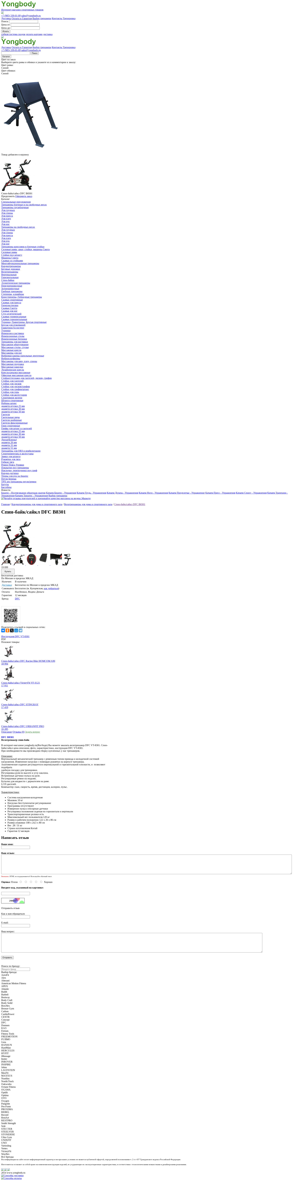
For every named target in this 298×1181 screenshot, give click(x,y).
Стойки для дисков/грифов (15, 386)
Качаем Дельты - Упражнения (122, 492)
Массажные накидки (12, 367)
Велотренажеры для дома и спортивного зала (88, 504)
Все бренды (7, 1157)
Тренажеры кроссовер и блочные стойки (22, 246)
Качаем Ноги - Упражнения (153, 492)
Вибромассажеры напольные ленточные (22, 355)
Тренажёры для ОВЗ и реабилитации (21, 451)
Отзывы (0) (19, 732)
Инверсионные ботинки (14, 339)
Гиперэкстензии (9, 305)
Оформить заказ (23, 196)
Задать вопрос (32, 732)
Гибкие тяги (7, 462)
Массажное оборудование (15, 344)
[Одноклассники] (7, 630)
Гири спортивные (10, 425)
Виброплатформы (10, 358)
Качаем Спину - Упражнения (251, 492)
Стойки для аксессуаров (14, 395)
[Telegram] (20, 630)
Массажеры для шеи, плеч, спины (19, 361)
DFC (17, 598)
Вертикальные (9, 274)
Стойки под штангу (11, 255)
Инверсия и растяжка (12, 333)
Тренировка (69, 18)
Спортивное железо (11, 397)
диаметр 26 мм (9, 442)
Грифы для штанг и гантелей (16, 428)
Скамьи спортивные (12, 299)
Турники (6, 330)
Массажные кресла (11, 350)
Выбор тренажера (41, 18)
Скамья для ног (9, 311)
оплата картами (34, 34)
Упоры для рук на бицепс (14, 476)
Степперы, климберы (12, 294)
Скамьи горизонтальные (14, 319)
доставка (47, 34)
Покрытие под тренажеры (15, 467)
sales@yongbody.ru (31, 15)
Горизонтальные (10, 277)
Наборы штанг (9, 403)
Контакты (57, 18)
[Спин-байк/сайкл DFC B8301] (19, 552)
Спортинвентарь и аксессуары (17, 453)
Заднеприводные (10, 288)
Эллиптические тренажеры (15, 283)
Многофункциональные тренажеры (20, 263)
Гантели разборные (11, 420)
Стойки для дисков (11, 383)
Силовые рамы (9, 252)
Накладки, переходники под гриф (19, 470)
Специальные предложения (16, 202)
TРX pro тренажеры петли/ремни (18, 481)
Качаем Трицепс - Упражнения (31, 495)
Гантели (5, 414)
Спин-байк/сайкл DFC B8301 (129, 504)
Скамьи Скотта (9, 308)
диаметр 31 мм (9, 445)
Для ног (5, 224)
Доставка (6, 18)
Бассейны (6, 487)
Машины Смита (9, 257)
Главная (5, 504)
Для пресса (7, 216)
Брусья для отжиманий (13, 325)
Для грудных (8, 210)
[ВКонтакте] (3, 630)
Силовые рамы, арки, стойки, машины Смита (25, 249)
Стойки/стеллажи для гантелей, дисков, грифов (26, 378)
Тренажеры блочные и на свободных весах (24, 204)
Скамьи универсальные (13, 316)
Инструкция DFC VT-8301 (15, 636)
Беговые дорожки (10, 269)
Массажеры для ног (11, 353)
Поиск (34, 53)
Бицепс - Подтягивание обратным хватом (23, 492)
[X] (12, 630)
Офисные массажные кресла (16, 375)
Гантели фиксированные (14, 423)
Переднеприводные (11, 285)
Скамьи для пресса (11, 302)
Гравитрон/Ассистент (12, 327)
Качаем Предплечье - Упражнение (187, 492)
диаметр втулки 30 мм (13, 409)
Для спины (7, 213)
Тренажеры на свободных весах (18, 227)
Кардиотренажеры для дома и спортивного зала (36, 504)
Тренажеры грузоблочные (15, 207)
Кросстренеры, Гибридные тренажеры (21, 297)
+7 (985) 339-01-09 (11, 15)
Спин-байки (7, 280)
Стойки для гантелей (12, 381)
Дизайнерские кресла (12, 369)
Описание (6, 732)
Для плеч (6, 218)
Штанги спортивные (12, 400)
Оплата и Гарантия (22, 18)
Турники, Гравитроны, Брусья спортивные (24, 322)
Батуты (5, 484)
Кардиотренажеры (11, 266)
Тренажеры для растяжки (14, 341)
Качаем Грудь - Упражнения (91, 492)
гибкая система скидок (13, 34)
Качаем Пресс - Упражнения (220, 492)
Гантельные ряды (10, 417)
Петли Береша (8, 478)
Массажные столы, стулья (15, 347)
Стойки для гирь (10, 392)
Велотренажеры (9, 271)
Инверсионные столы (12, 336)
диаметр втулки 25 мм (13, 406)
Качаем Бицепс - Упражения (61, 492)
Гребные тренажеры (12, 291)
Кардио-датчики (10, 473)
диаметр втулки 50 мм (13, 411)
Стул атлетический (11, 313)
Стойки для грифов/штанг (15, 389)
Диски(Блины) (9, 439)
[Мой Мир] (16, 630)
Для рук (5, 221)
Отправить (7, 957)
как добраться (51, 588)
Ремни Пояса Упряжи (12, 465)
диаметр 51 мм (9, 448)
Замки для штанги (10, 456)
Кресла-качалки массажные (15, 372)
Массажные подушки (12, 364)
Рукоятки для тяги (10, 459)
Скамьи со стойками (12, 260)
